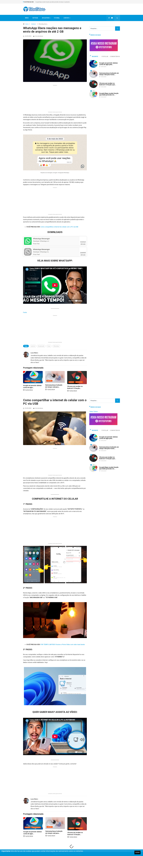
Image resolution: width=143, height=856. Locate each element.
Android (33, 24)
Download (83, 242)
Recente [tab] (95, 56)
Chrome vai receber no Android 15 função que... (107, 84)
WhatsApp (56, 346)
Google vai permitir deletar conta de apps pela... (108, 63)
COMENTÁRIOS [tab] (115, 56)
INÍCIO (27, 18)
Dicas (49, 346)
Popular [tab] (105, 56)
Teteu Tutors (93, 411)
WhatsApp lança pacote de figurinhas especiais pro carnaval (49, 2)
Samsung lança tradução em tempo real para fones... (109, 73)
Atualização (41, 346)
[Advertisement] (90, 10)
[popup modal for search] (117, 18)
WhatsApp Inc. (44, 252)
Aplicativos (57, 382)
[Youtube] (112, 18)
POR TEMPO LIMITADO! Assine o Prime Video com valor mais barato (62, 644)
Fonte (25, 312)
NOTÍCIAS (35, 18)
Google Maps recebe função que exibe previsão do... (109, 94)
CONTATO (66, 18)
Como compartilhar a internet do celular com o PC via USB (59, 227)
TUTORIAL (57, 18)
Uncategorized (80, 381)
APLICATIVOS (45, 18)
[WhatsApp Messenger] (28, 241)
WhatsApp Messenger (41, 239)
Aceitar (137, 852)
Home (27, 24)
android (33, 346)
